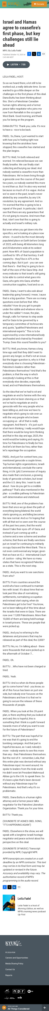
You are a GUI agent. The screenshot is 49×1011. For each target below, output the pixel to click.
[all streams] (45, 1007)
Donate (40, 4)
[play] (4, 1007)
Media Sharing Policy (14, 964)
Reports (8, 975)
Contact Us (10, 969)
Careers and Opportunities (16, 958)
